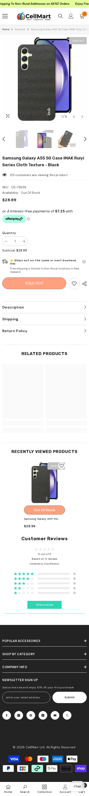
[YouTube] (55, 715)
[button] (74, 117)
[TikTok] (43, 715)
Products (20, 29)
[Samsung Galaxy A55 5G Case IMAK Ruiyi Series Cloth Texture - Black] (44, 482)
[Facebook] (6, 715)
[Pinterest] (30, 715)
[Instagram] (18, 715)
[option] (44, 79)
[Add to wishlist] (61, 465)
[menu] (5, 16)
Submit (70, 697)
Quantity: (9, 233)
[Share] (83, 283)
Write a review (44, 605)
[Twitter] (67, 715)
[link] (74, 283)
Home (5, 29)
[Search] (60, 16)
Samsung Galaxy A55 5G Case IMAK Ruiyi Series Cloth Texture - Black (43, 519)
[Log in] (70, 16)
